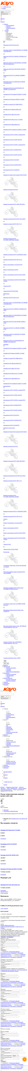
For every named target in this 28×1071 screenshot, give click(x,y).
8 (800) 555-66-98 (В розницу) (8, 926)
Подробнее (3, 838)
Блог (7, 718)
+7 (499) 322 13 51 (6, 6)
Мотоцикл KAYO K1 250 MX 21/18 (9, 855)
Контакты (5, 767)
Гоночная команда (10, 717)
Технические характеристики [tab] (10, 811)
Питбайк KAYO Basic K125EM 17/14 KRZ (11, 869)
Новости (8, 716)
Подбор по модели (10, 763)
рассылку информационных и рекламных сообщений (13, 956)
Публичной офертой (14, 951)
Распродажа (9, 733)
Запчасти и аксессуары (12, 732)
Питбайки (8, 727)
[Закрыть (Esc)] (1, 988)
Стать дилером (4, 893)
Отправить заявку (5, 979)
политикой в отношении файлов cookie (10, 935)
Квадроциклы (9, 729)
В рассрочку (6, 766)
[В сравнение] (1, 801)
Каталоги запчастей (11, 752)
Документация (9, 754)
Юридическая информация (13, 745)
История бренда (10, 714)
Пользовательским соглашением (8, 953)
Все (7, 725)
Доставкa (8, 743)
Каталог (3, 925)
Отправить (3, 950)
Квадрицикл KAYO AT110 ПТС (9, 844)
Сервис (8, 755)
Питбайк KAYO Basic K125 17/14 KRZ (10, 830)
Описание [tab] (5, 809)
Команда (5, 734)
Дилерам (5, 765)
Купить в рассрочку (11, 741)
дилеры (4, 8)
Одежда (8, 730)
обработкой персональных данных (10, 971)
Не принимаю (10, 937)
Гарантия (8, 744)
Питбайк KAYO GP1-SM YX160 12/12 (10, 884)
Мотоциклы (9, 728)
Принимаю (3, 937)
